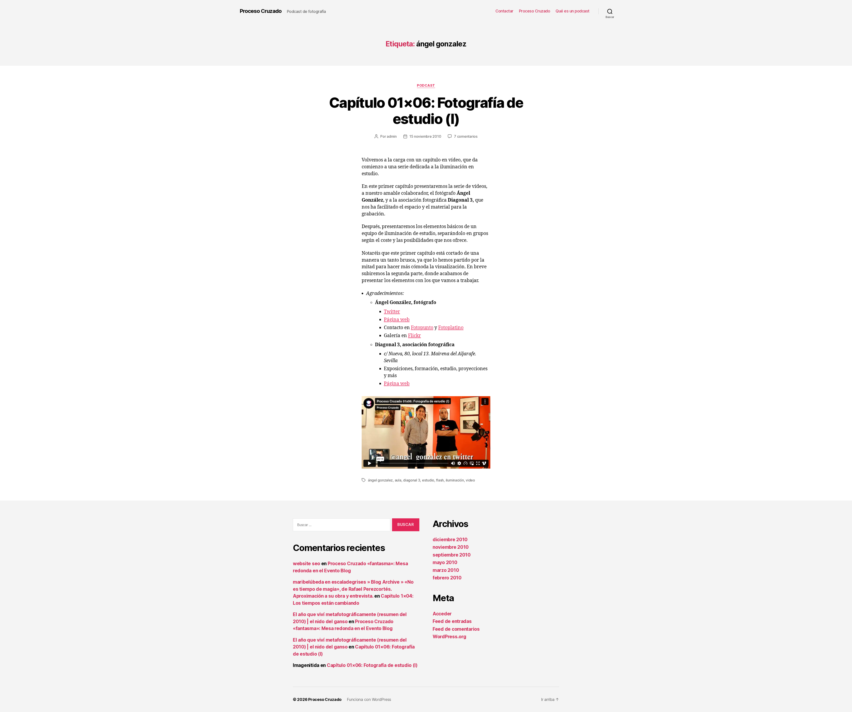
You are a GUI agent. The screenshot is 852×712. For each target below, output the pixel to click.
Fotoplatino (450, 328)
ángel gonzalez (380, 480)
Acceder (442, 614)
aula (398, 480)
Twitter (392, 312)
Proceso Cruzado (261, 11)
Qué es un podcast (573, 11)
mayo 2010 (445, 562)
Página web (397, 320)
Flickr (414, 336)
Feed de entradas (452, 621)
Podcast (426, 86)
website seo (306, 563)
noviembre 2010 (451, 547)
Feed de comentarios (456, 629)
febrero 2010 (447, 578)
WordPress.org (449, 636)
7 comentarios (465, 136)
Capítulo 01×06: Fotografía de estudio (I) (426, 110)
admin (392, 136)
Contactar (504, 11)
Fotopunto (422, 328)
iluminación (455, 480)
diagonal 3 (411, 480)
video (470, 480)
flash (440, 480)
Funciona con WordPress (369, 699)
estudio (428, 480)
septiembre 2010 (452, 555)
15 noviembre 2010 (425, 136)
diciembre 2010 (450, 539)
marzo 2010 (446, 570)
